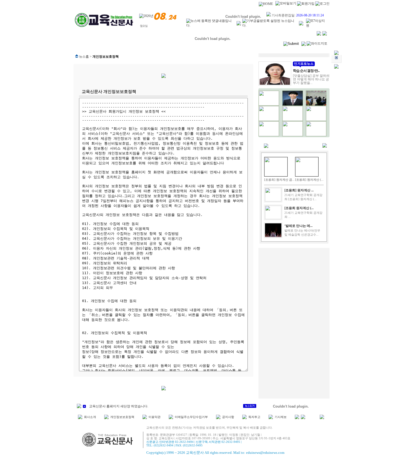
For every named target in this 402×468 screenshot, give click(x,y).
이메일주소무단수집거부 (191, 417)
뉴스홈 (84, 56)
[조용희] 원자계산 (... (309, 179)
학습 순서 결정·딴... (306, 71)
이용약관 (154, 417)
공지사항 (228, 417)
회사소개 (90, 417)
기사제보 (281, 417)
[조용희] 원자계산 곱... (279, 179)
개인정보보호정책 (122, 417)
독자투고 (254, 417)
